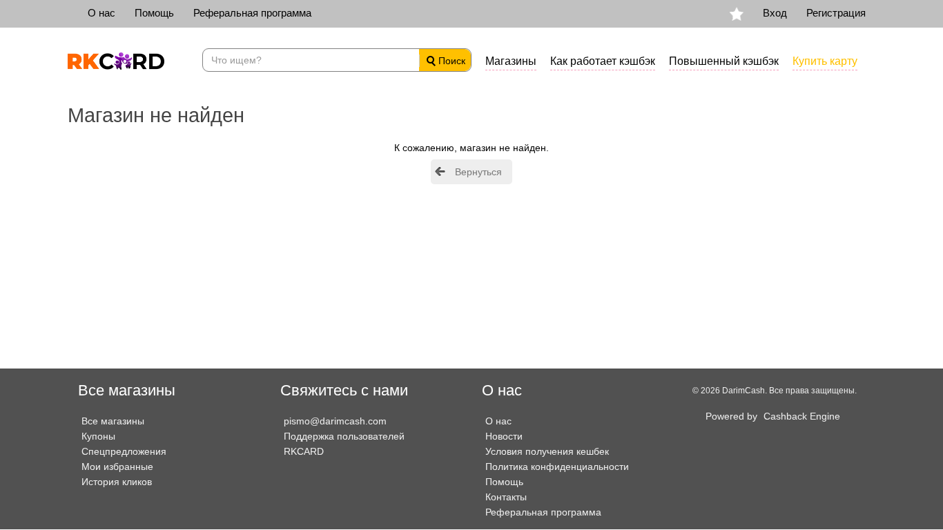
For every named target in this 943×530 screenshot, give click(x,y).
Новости (504, 436)
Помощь (154, 13)
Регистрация (836, 13)
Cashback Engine (802, 416)
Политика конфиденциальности (557, 466)
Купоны (98, 436)
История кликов (116, 481)
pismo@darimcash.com (335, 420)
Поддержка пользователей (344, 436)
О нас (101, 13)
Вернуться (478, 171)
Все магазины (112, 420)
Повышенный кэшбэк (724, 61)
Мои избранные (117, 466)
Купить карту (825, 61)
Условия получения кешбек (547, 451)
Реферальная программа (252, 13)
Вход (775, 13)
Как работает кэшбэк (602, 61)
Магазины (510, 61)
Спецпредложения (123, 451)
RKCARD (304, 451)
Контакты (506, 496)
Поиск (450, 60)
